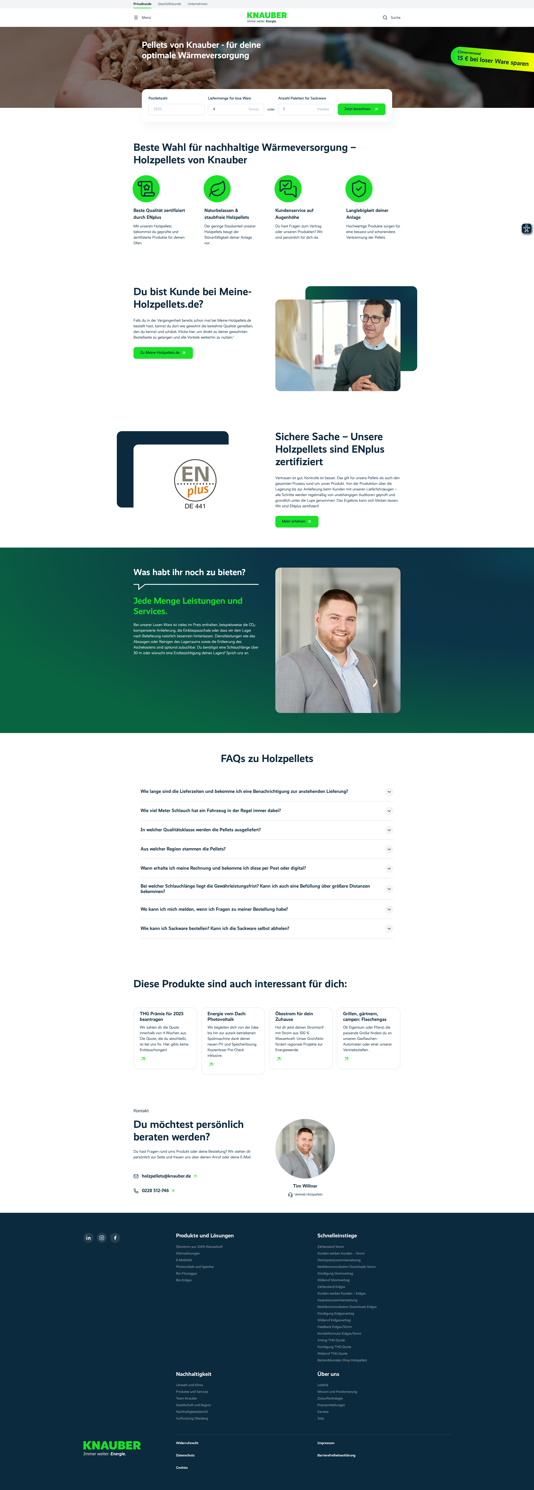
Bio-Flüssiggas (186, 1273)
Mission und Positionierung (337, 1392)
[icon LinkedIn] (88, 1238)
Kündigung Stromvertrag (335, 1273)
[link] (170, 1176)
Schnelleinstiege (337, 1236)
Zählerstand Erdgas (331, 1287)
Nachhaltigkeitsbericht (192, 1412)
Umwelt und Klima (189, 1385)
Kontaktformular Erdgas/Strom (339, 1333)
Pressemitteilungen (331, 1405)
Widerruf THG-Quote (332, 1353)
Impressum (325, 1443)
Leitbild (322, 1385)
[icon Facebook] (115, 1238)
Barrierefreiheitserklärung (336, 1455)
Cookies (182, 1468)
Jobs (320, 1418)
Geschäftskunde (169, 4)
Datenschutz (185, 1455)
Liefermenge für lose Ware (229, 98)
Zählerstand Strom (330, 1247)
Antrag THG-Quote (331, 1340)
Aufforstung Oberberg (192, 1418)
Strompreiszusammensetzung (339, 1260)
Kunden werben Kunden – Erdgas (341, 1293)
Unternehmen (198, 4)
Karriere (323, 1412)
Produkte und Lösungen (205, 1236)
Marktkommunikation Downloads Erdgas (347, 1307)
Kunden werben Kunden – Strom (341, 1253)
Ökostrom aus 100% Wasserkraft (199, 1247)
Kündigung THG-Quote (334, 1347)
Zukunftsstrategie (330, 1398)
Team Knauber (186, 1398)
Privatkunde (142, 4)
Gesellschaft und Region (193, 1405)
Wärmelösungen (188, 1253)
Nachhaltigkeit (194, 1374)
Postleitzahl (158, 98)
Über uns (328, 1374)
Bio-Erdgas (184, 1280)
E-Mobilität (184, 1260)
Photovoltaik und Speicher (195, 1267)
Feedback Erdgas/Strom (334, 1327)
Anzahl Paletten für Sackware (302, 98)
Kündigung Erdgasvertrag (335, 1313)
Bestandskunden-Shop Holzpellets (342, 1360)
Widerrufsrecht (187, 1443)
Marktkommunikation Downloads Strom (346, 1267)
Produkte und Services (192, 1392)
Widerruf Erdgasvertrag (334, 1320)
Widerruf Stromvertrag (333, 1280)
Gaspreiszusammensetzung (337, 1300)
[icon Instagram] (102, 1238)
